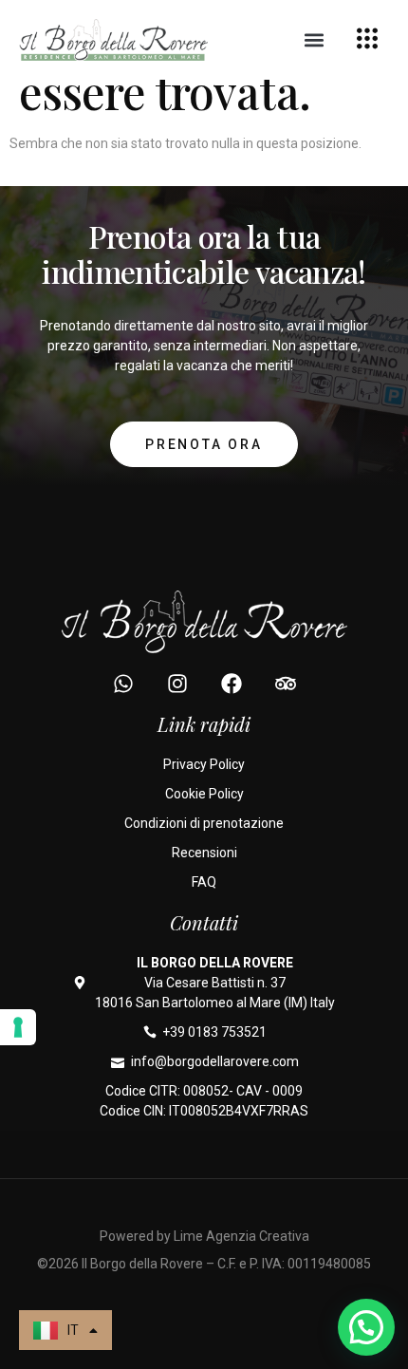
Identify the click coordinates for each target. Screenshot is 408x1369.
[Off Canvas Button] (367, 40)
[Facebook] (231, 683)
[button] (314, 40)
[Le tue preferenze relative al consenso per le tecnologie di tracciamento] (18, 1027)
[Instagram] (177, 683)
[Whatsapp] (123, 683)
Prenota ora (204, 444)
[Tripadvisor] (285, 683)
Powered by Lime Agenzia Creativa (204, 1236)
